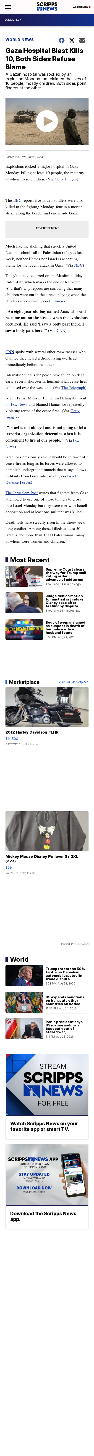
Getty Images (66, 179)
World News (19, 39)
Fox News (18, 404)
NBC (78, 265)
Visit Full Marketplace (74, 682)
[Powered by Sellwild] (82, 944)
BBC (17, 200)
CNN (61, 330)
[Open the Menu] (7, 6)
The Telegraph (73, 387)
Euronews (57, 301)
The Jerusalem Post (21, 492)
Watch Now (81, 7)
